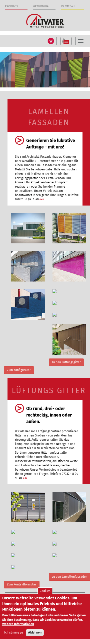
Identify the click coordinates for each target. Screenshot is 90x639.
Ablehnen (35, 632)
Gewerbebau (41, 6)
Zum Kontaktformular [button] (21, 584)
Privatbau (67, 6)
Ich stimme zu (13, 632)
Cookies (45, 591)
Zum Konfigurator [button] (19, 370)
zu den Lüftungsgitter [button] (66, 362)
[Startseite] (45, 20)
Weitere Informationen (18, 624)
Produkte (11, 6)
